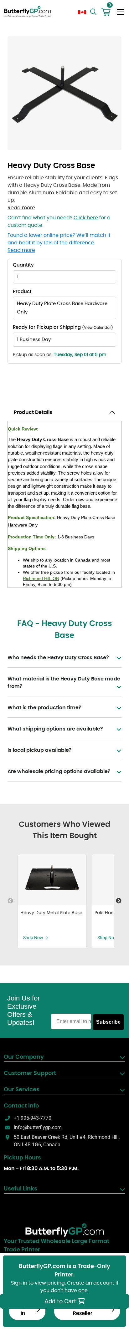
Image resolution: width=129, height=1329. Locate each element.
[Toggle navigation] (120, 12)
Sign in (23, 1309)
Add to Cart (61, 1301)
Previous (10, 901)
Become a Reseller (82, 1309)
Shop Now (33, 937)
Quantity (23, 265)
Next (119, 901)
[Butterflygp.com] (64, 1230)
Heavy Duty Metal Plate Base (51, 913)
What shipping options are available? (55, 728)
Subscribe (108, 1022)
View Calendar (97, 327)
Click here (86, 217)
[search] (94, 11)
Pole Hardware (110, 913)
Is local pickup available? (40, 750)
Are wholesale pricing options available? (59, 771)
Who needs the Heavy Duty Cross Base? (58, 657)
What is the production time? (44, 707)
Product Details (33, 412)
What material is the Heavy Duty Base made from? (64, 682)
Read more (21, 207)
